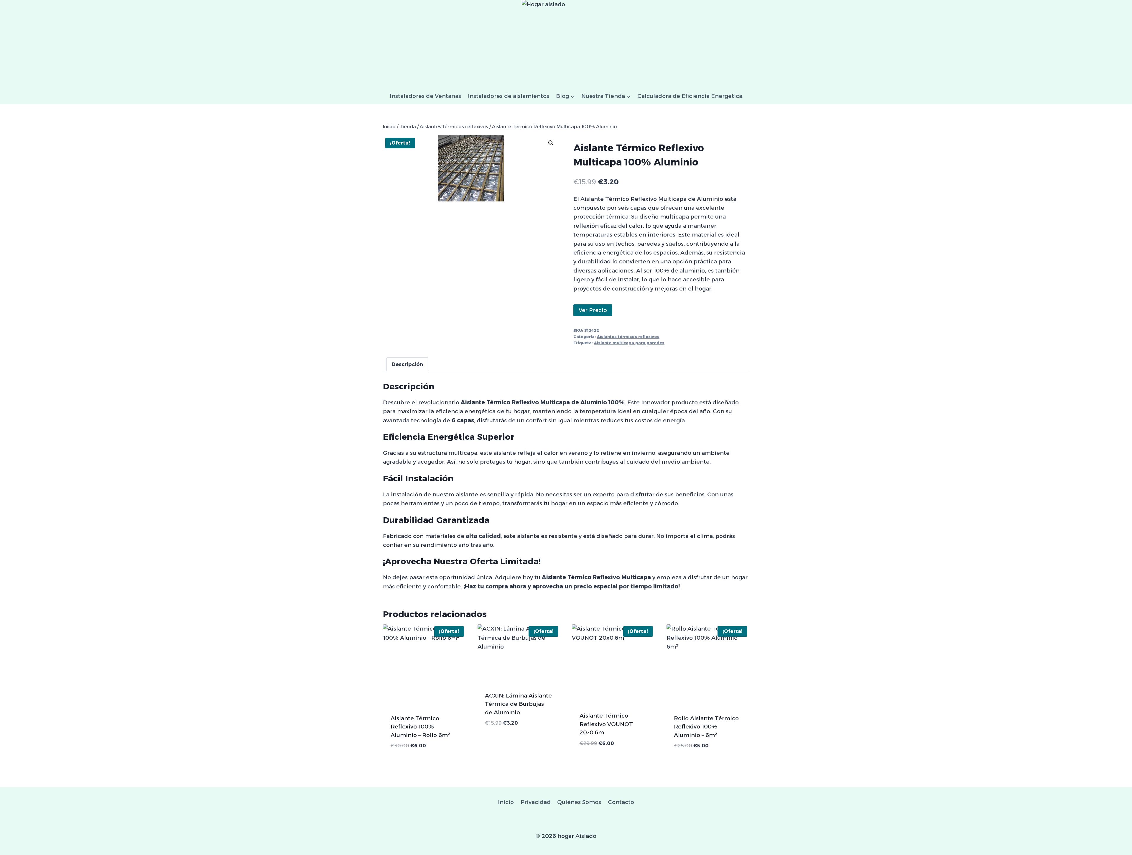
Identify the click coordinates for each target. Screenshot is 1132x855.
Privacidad (536, 802)
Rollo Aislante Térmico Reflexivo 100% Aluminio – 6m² (706, 727)
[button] (551, 143)
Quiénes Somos (579, 802)
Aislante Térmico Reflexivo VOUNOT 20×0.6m (606, 724)
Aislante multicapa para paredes (629, 342)
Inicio (506, 802)
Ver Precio (593, 310)
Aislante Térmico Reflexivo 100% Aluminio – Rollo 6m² (420, 727)
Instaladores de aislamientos (508, 96)
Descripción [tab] (407, 364)
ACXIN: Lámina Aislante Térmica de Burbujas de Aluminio (518, 704)
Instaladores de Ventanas (425, 96)
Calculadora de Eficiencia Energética (689, 96)
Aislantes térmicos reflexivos (628, 336)
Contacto (621, 802)
